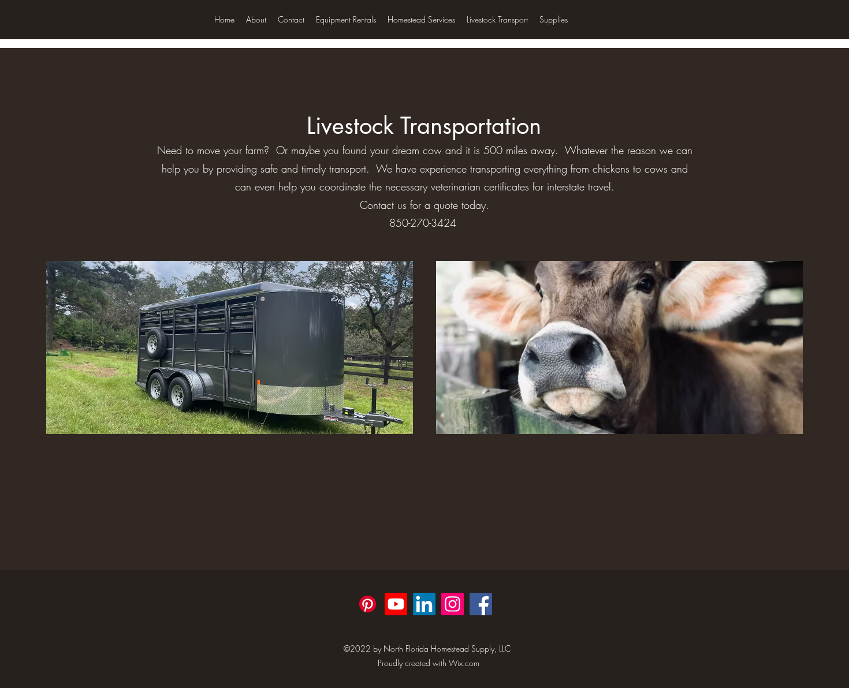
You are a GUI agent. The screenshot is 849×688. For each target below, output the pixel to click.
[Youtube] (396, 604)
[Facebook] (481, 604)
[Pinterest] (367, 604)
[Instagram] (452, 604)
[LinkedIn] (424, 604)
